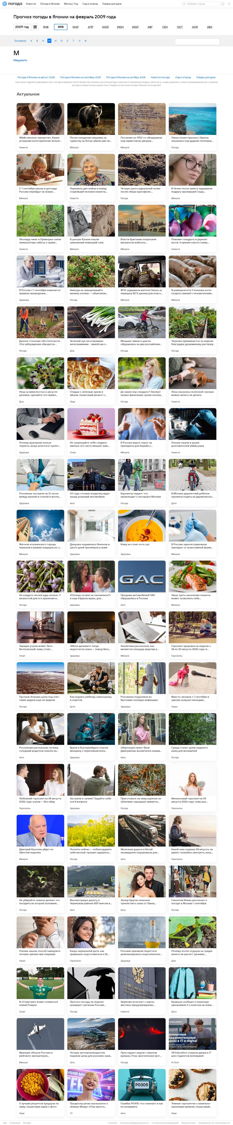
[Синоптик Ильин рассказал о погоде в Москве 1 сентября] (192, 889)
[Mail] (5, 4)
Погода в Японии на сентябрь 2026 (80, 77)
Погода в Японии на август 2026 (36, 77)
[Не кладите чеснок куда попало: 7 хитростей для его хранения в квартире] (40, 584)
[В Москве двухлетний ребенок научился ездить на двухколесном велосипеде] (192, 483)
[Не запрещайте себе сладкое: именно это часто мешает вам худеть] (91, 432)
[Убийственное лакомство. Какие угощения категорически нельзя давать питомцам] (40, 127)
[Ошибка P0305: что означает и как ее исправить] (142, 1093)
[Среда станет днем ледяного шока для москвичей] (192, 737)
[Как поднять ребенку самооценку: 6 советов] (91, 686)
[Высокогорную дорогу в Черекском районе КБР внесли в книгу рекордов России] (91, 889)
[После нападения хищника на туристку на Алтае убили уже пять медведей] (91, 127)
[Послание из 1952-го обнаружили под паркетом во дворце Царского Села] (142, 127)
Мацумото (20, 60)
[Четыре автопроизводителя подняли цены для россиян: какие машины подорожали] (91, 1042)
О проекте (112, 1123)
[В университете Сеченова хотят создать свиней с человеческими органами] (192, 279)
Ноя (195, 27)
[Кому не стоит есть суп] (142, 533)
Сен (165, 27)
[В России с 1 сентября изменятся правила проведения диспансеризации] (40, 279)
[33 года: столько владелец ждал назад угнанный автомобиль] (91, 483)
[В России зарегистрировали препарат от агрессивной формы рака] (192, 533)
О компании (15, 1123)
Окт (180, 27)
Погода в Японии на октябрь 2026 (126, 77)
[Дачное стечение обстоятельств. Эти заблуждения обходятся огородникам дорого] (40, 330)
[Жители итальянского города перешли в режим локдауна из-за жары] (40, 533)
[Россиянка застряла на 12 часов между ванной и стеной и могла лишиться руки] (40, 483)
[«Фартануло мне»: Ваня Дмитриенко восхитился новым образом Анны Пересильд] (142, 737)
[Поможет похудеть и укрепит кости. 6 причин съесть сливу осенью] (192, 228)
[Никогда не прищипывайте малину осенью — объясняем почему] (91, 279)
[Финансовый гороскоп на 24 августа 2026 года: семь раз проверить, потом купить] (192, 788)
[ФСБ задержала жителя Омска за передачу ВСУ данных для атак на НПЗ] (142, 279)
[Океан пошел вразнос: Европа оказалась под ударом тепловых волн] (192, 127)
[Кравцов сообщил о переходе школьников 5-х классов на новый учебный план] (192, 991)
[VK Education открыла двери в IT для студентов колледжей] (192, 1042)
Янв (46, 27)
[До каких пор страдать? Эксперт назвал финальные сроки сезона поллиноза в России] (142, 381)
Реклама (27, 1123)
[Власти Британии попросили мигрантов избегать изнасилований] (142, 228)
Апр (90, 27)
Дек (209, 27)
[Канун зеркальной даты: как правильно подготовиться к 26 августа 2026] (91, 940)
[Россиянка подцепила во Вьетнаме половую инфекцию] (142, 686)
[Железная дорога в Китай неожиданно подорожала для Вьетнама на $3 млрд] (142, 838)
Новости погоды (160, 77)
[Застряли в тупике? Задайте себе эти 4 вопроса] (91, 788)
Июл (135, 27)
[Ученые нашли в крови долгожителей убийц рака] (192, 432)
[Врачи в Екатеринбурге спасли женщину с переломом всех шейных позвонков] (91, 737)
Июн (120, 27)
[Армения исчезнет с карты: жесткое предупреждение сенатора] (142, 991)
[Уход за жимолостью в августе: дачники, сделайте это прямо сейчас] (40, 381)
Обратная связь (188, 1123)
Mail (5, 1123)
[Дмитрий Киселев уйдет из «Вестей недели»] (40, 838)
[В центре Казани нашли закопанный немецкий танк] (91, 228)
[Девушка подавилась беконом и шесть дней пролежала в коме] (91, 533)
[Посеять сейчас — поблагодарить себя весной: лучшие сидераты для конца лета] (91, 838)
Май (105, 27)
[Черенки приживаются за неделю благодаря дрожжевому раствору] (192, 330)
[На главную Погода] (14, 4)
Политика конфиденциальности (134, 1123)
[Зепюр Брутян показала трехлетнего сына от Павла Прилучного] (142, 889)
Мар (76, 27)
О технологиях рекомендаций (165, 1123)
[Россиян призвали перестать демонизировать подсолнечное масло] (142, 940)
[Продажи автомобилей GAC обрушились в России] (142, 584)
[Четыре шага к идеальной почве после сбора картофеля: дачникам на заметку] (142, 178)
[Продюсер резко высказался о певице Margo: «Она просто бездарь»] (91, 1093)
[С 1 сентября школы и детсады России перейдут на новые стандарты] (40, 178)
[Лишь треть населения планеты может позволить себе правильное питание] (192, 584)
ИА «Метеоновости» (221, 1123)
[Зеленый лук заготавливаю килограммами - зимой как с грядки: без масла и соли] (91, 330)
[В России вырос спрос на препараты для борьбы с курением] (142, 432)
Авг (150, 27)
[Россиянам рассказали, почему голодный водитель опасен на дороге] (40, 737)
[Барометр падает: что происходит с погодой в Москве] (142, 483)
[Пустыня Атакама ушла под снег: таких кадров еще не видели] (40, 686)
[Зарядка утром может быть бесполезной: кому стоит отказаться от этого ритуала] (40, 635)
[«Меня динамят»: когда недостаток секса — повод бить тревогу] (91, 635)
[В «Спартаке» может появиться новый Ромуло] (40, 991)
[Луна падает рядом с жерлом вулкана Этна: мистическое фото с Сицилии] (142, 1042)
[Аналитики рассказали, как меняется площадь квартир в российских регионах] (142, 635)
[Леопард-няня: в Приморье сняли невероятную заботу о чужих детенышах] (40, 228)
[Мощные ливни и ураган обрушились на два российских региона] (142, 330)
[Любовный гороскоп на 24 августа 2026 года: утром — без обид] (40, 788)
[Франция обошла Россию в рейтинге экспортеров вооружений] (40, 1042)
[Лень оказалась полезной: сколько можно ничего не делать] (192, 381)
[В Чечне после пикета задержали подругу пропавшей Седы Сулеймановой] (192, 178)
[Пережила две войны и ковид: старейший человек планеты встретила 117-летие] (91, 178)
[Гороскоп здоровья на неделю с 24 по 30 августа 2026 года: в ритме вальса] (192, 635)
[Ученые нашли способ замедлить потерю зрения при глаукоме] (40, 940)
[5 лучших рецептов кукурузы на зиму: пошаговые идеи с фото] (40, 1093)
